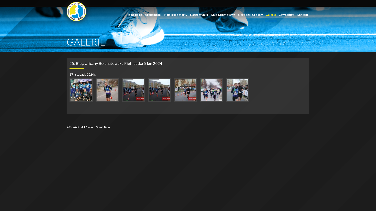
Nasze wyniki (199, 14)
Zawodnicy (286, 14)
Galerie (271, 14)
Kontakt (302, 14)
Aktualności (153, 14)
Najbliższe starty (175, 14)
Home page (134, 14)
